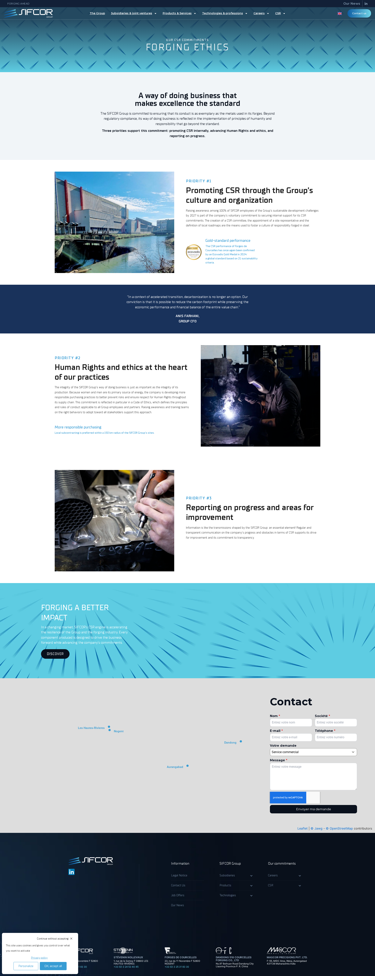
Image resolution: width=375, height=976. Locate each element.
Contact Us (178, 885)
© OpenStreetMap (339, 828)
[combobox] (313, 752)
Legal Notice (179, 875)
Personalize (25, 966)
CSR (278, 13)
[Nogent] (109, 731)
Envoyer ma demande (313, 809)
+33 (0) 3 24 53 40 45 (126, 966)
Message (278, 760)
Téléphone (325, 731)
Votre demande (283, 745)
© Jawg (316, 828)
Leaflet (302, 828)
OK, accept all (53, 966)
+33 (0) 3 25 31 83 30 (177, 966)
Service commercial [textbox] (285, 752)
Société (322, 716)
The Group (97, 13)
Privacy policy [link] (39, 957)
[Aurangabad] (187, 767)
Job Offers (177, 895)
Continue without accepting (52, 938)
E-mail (276, 731)
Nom (275, 716)
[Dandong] (241, 742)
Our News (351, 3)
